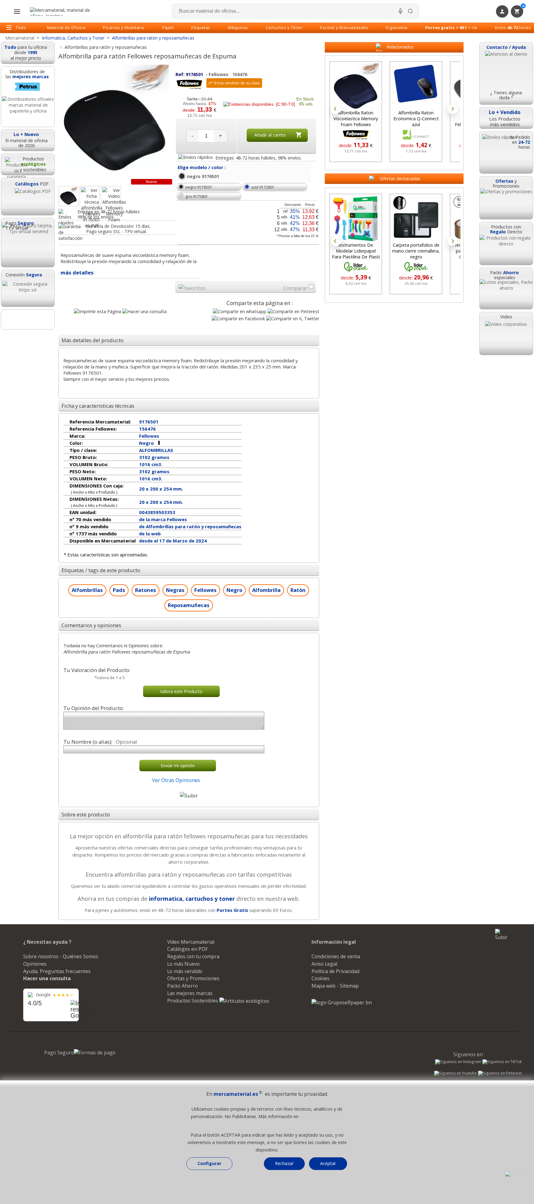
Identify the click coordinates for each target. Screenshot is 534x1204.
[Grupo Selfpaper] (342, 1002)
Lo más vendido (184, 971)
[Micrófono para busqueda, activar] (400, 11)
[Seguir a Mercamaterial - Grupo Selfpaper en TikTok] (502, 1061)
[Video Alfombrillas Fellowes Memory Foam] (111, 196)
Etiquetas (200, 27)
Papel (168, 27)
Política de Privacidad (335, 971)
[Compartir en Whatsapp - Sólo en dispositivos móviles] (239, 311)
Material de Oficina (66, 27)
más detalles (77, 272)
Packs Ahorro (182, 985)
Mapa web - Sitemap (335, 985)
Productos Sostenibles (193, 1000)
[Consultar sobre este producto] (144, 311)
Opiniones (35, 963)
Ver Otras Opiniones (176, 780)
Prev (336, 109)
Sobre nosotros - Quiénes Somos (60, 956)
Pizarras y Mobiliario (124, 27)
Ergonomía (397, 27)
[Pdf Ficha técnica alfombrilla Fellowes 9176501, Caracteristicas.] (90, 196)
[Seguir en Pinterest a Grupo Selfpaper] (500, 1074)
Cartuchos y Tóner (284, 27)
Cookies (320, 978)
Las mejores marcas (190, 993)
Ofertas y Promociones (193, 978)
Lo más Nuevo (183, 963)
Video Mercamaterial (190, 941)
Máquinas (238, 27)
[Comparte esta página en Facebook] (238, 318)
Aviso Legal (324, 963)
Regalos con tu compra (193, 956)
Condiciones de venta (336, 956)
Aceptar (328, 1163)
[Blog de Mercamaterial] (28, 319)
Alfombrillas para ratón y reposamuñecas (106, 47)
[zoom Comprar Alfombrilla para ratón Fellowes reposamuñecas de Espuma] (68, 196)
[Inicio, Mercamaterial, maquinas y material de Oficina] (62, 11)
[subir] (189, 795)
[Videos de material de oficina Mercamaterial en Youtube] (455, 1074)
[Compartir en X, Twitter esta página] (292, 318)
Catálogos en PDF (187, 949)
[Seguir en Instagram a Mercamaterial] (458, 1062)
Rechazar (284, 1163)
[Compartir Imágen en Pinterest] (293, 311)
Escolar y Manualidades (344, 27)
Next (452, 109)
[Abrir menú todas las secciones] (17, 11)
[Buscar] (410, 11)
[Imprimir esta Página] (97, 311)
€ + (451, 27)
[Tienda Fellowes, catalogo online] (189, 88)
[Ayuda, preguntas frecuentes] (514, 1175)
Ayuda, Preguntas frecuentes (57, 971)
